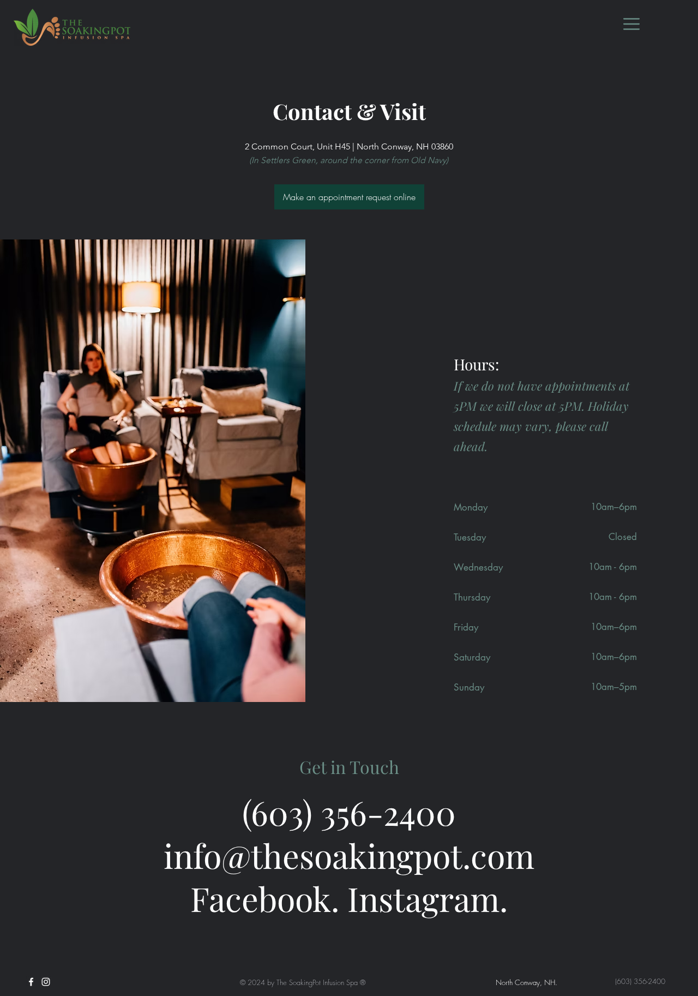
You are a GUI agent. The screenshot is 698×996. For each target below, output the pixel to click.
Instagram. (427, 898)
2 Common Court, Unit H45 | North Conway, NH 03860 (349, 146)
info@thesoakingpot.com (349, 855)
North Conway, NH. (526, 982)
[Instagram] (45, 981)
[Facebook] (31, 981)
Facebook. (264, 898)
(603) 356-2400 (349, 812)
